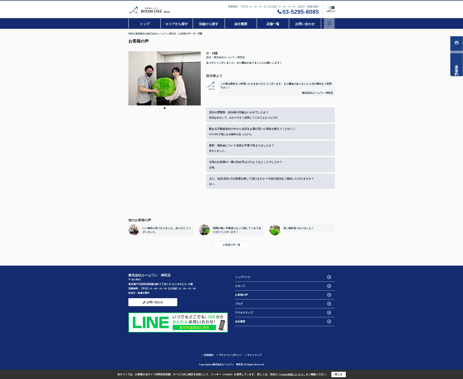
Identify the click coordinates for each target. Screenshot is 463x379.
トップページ (242, 277)
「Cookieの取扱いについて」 (292, 374)
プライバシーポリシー (230, 355)
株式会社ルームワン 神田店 (317, 92)
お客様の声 (241, 294)
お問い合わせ (305, 24)
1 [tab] (164, 108)
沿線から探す (208, 24)
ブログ (239, 303)
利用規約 (208, 355)
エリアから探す (176, 24)
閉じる (338, 374)
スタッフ (240, 286)
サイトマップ (254, 355)
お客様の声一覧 (231, 244)
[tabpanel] (164, 78)
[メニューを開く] (329, 23)
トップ (145, 24)
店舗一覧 (272, 24)
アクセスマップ (244, 312)
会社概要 (240, 24)
